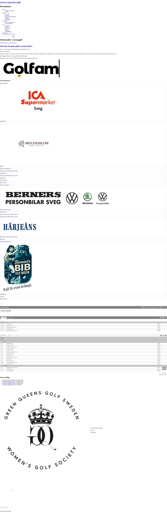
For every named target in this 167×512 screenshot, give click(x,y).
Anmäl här (164, 325)
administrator (14, 42)
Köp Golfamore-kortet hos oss (9, 34)
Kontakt (7, 27)
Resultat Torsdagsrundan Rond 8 (9, 381)
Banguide (7, 15)
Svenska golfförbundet (32, 58)
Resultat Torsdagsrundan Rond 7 (9, 382)
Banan (4, 13)
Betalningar (7, 30)
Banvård (7, 17)
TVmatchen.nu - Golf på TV (4, 507)
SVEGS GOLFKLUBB (10, 2)
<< (161, 335)
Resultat (7, 11)
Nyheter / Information (9, 10)
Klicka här (92, 430)
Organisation (8, 28)
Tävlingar (5, 21)
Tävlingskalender (8, 23)
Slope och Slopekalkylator (10, 16)
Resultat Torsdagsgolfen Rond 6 (9, 383)
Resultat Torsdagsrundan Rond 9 (9, 380)
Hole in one (7, 20)
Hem (4, 9)
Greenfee (7, 14)
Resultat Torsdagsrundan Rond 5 (9, 384)
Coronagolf (19, 58)
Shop (6, 29)
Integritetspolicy (8, 31)
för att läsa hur (93, 432)
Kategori (2, 335)
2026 (163, 335)
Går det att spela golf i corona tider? (16, 46)
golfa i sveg (25, 58)
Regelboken (7, 18)
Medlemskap (8, 25)
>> (165, 335)
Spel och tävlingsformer (10, 22)
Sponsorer (5, 33)
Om (3, 24)
